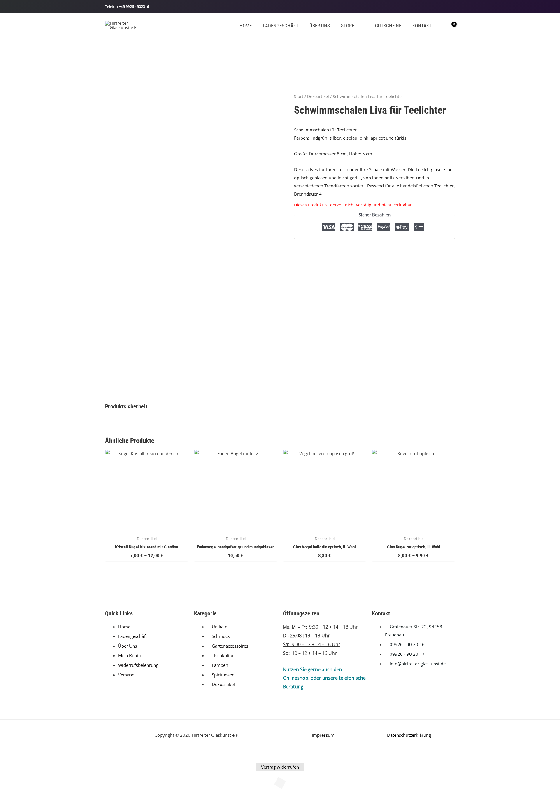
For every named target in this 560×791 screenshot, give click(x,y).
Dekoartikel (318, 96)
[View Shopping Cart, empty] (450, 25)
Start (298, 96)
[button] (356, 26)
